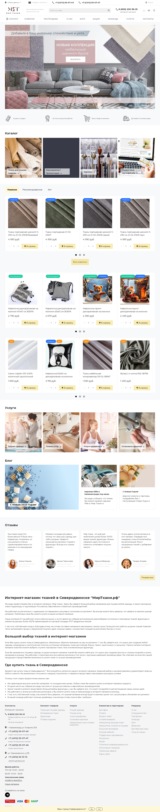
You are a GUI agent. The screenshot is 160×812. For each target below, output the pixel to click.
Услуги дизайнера (93, 446)
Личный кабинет (106, 732)
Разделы (136, 706)
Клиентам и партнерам (111, 706)
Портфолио (137, 716)
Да (92, 809)
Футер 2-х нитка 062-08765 (134, 373)
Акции (102, 741)
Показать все (147, 577)
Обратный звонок (16, 761)
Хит (50, 190)
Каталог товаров (49, 706)
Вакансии (136, 726)
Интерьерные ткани (49, 713)
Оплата (102, 713)
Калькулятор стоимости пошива (113, 726)
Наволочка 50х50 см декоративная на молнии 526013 (59, 376)
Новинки (12, 190)
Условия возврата (107, 719)
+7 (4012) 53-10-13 (17, 757)
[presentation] (7, 66)
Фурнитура (45, 716)
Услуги (73, 706)
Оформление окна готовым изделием (82, 723)
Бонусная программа (108, 729)
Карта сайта (104, 754)
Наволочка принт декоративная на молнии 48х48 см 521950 (133, 311)
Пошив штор (52, 446)
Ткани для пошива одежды (52, 710)
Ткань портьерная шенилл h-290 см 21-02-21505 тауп (135, 233)
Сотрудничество (139, 713)
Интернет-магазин (14, 710)
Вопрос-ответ (105, 716)
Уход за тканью (138, 732)
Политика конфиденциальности (113, 744)
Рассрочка (104, 738)
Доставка (103, 710)
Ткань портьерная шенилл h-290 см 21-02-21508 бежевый (23, 233)
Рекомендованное (32, 190)
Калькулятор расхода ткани (111, 722)
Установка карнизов (132, 446)
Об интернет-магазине (109, 748)
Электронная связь (14, 777)
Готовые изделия (48, 719)
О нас (134, 710)
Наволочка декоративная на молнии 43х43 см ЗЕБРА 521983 (61, 311)
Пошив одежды (16, 446)
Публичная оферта (107, 751)
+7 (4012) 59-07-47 (91, 2)
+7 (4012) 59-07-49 (64, 2)
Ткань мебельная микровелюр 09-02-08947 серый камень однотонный (97, 376)
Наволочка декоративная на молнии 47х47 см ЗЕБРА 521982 (23, 311)
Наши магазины (12, 784)
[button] (76, 255)
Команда (136, 719)
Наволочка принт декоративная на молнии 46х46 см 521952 (96, 311)
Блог (134, 722)
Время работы (12, 767)
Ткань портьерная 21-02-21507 (58, 233)
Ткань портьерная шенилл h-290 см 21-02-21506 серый (98, 233)
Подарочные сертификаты (111, 735)
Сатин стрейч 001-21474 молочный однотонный (20, 375)
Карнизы (88, 172)
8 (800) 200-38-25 (128, 9)
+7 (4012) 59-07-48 (18, 745)
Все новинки (80, 262)
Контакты (10, 706)
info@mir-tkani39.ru (39, 2)
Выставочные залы (140, 729)
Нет (99, 809)
